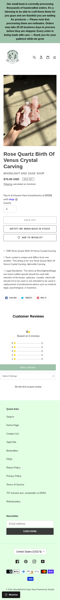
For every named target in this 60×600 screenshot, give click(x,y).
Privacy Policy (13, 476)
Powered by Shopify (45, 589)
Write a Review (28, 367)
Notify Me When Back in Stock (30, 229)
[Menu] (54, 57)
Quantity (7, 203)
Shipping (8, 184)
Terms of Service (15, 484)
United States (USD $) (29, 551)
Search (10, 416)
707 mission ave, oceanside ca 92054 (26, 493)
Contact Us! (12, 433)
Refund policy (13, 501)
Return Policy (13, 467)
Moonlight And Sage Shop (24, 589)
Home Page (12, 425)
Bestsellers (12, 450)
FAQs (9, 459)
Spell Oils (11, 442)
